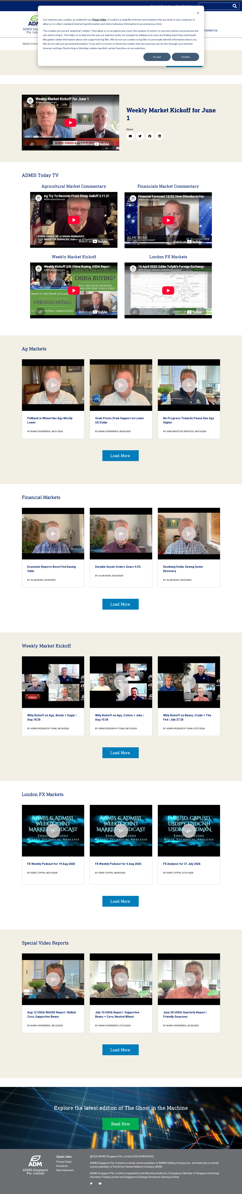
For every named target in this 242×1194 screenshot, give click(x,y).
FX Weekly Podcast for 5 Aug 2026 (118, 864)
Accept (157, 56)
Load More (120, 455)
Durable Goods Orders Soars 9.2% (118, 566)
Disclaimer (62, 1166)
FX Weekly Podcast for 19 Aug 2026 (51, 864)
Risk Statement (65, 1170)
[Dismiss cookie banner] (198, 13)
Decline (185, 56)
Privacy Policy (64, 1161)
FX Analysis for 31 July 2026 (181, 864)
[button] (130, 136)
